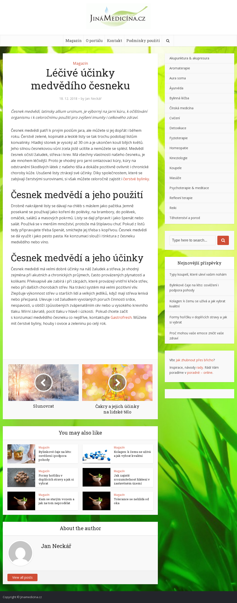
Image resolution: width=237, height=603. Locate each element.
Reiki (172, 208)
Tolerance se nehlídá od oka (131, 501)
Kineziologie (178, 158)
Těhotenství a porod (184, 218)
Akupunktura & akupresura (189, 58)
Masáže (175, 178)
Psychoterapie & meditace (189, 188)
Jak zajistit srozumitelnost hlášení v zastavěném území (132, 479)
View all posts (22, 577)
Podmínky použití (143, 40)
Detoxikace (177, 128)
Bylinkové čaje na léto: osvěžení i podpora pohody (55, 456)
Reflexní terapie (181, 198)
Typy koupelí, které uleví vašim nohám (198, 274)
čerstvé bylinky (136, 178)
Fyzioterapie (178, 138)
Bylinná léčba (179, 98)
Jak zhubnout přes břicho (194, 360)
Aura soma (177, 78)
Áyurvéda (176, 88)
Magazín (73, 40)
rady (199, 367)
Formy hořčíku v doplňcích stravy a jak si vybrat (56, 479)
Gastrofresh (121, 317)
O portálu (94, 40)
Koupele (175, 168)
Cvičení (174, 118)
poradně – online (199, 372)
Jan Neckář (93, 99)
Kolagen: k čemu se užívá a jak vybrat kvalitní (132, 454)
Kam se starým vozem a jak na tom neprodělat (56, 501)
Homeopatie (178, 148)
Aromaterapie (179, 68)
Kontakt (114, 40)
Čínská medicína (181, 108)
